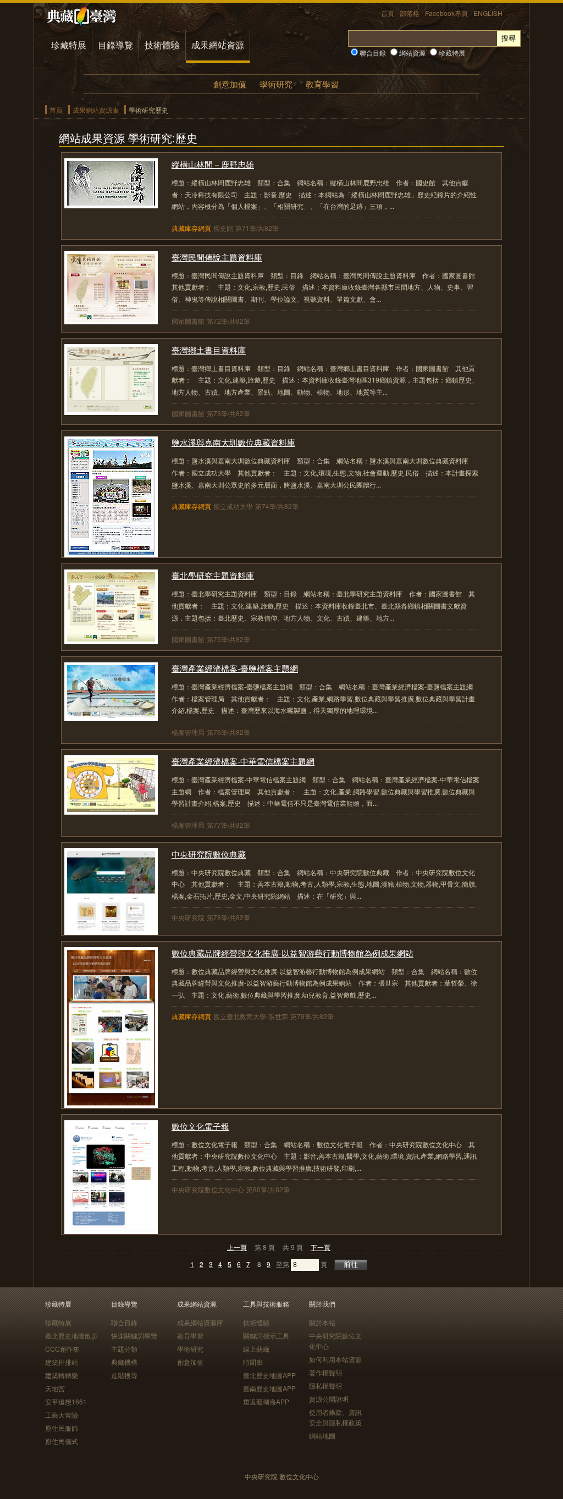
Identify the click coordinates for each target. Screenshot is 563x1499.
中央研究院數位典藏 (209, 854)
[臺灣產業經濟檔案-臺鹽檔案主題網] (111, 717)
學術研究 (276, 84)
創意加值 (229, 84)
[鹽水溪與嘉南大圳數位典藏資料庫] (111, 553)
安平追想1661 (66, 1401)
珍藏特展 (68, 44)
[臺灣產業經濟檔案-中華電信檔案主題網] (111, 811)
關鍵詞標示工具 (266, 1335)
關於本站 (322, 1322)
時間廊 (253, 1362)
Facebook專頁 (446, 13)
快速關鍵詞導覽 (134, 1335)
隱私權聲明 (325, 1385)
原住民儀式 (61, 1441)
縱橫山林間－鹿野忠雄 (213, 164)
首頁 (387, 13)
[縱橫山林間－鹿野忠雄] (111, 204)
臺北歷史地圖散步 (71, 1335)
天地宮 (55, 1388)
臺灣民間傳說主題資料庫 (217, 257)
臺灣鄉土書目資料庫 (209, 350)
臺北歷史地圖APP (269, 1375)
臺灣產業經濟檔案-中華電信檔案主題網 (243, 761)
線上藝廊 (256, 1348)
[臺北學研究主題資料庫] (111, 640)
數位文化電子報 (200, 1126)
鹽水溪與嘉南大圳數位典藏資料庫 (233, 442)
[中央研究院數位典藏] (111, 931)
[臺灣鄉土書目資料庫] (111, 411)
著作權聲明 (325, 1372)
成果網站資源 (217, 44)
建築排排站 (61, 1362)
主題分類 (124, 1348)
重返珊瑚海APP (266, 1401)
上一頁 (237, 1247)
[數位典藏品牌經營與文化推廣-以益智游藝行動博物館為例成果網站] (111, 1104)
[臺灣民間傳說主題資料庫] (111, 320)
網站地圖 (322, 1435)
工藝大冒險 (61, 1414)
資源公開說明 (329, 1398)
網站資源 (412, 52)
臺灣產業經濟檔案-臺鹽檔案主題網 (235, 668)
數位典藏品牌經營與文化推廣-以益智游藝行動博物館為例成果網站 (292, 953)
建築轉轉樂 (61, 1375)
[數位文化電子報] (111, 1230)
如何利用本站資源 (335, 1359)
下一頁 (320, 1247)
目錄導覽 (115, 44)
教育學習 (322, 84)
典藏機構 (124, 1362)
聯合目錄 (372, 52)
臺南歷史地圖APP (269, 1388)
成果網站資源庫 (96, 109)
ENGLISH (488, 13)
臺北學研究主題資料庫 (213, 575)
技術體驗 (162, 44)
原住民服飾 (61, 1427)
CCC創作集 (62, 1348)
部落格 (410, 13)
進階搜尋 (124, 1375)
